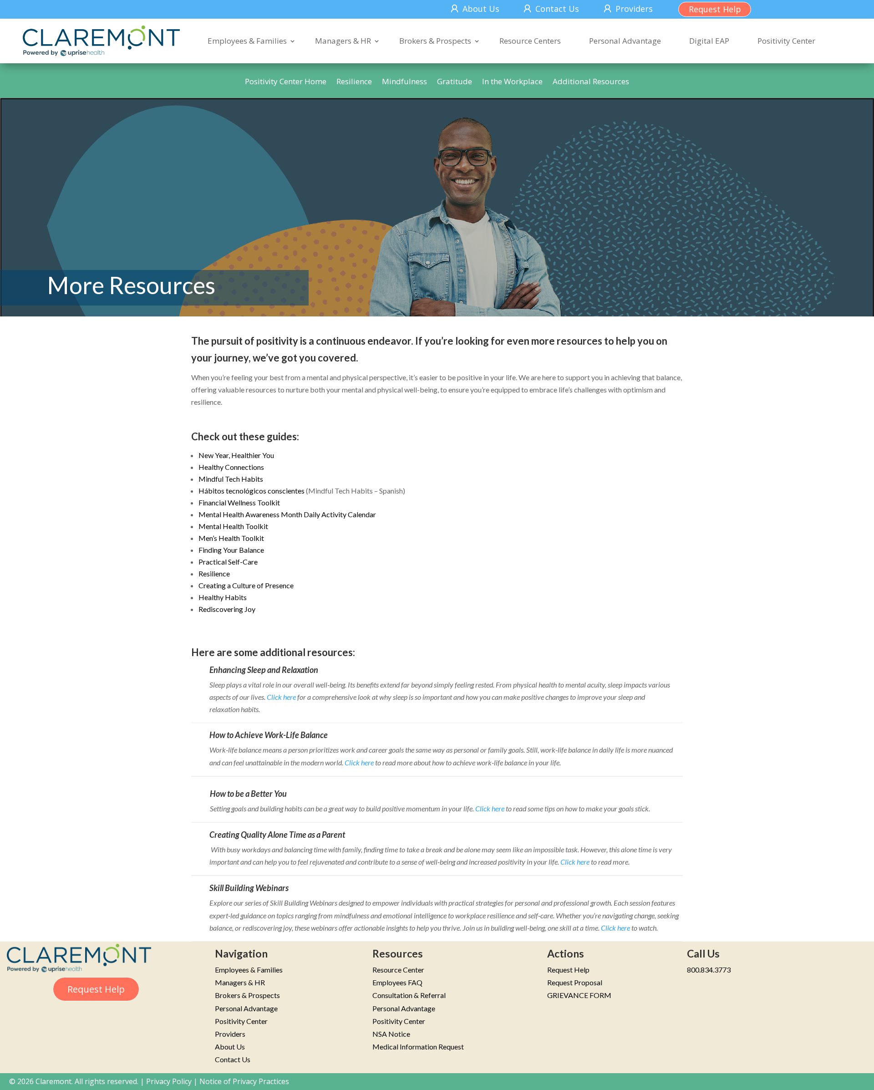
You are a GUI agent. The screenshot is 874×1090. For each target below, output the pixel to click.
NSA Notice (391, 1033)
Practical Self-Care (228, 561)
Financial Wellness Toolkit (239, 502)
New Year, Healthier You (236, 455)
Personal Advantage (625, 41)
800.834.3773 (709, 969)
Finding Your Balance (231, 549)
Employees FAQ (397, 982)
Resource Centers (530, 41)
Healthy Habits (222, 597)
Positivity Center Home (285, 82)
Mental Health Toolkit (233, 526)
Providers (634, 8)
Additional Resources (591, 82)
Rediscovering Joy (226, 609)
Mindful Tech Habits (230, 478)
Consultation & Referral (409, 995)
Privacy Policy (169, 1081)
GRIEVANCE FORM (579, 995)
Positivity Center (786, 41)
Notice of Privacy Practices (244, 1081)
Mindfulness (404, 82)
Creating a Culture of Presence (246, 585)
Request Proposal (574, 982)
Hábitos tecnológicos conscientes (251, 490)
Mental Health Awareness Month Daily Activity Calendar (287, 514)
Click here (281, 697)
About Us (480, 8)
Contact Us (557, 8)
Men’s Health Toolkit (231, 538)
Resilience (354, 82)
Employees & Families (247, 41)
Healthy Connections (231, 467)
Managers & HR (343, 41)
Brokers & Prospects (435, 41)
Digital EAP (709, 41)
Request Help (715, 9)
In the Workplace (512, 82)
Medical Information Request (418, 1046)
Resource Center (398, 969)
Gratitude (454, 82)
